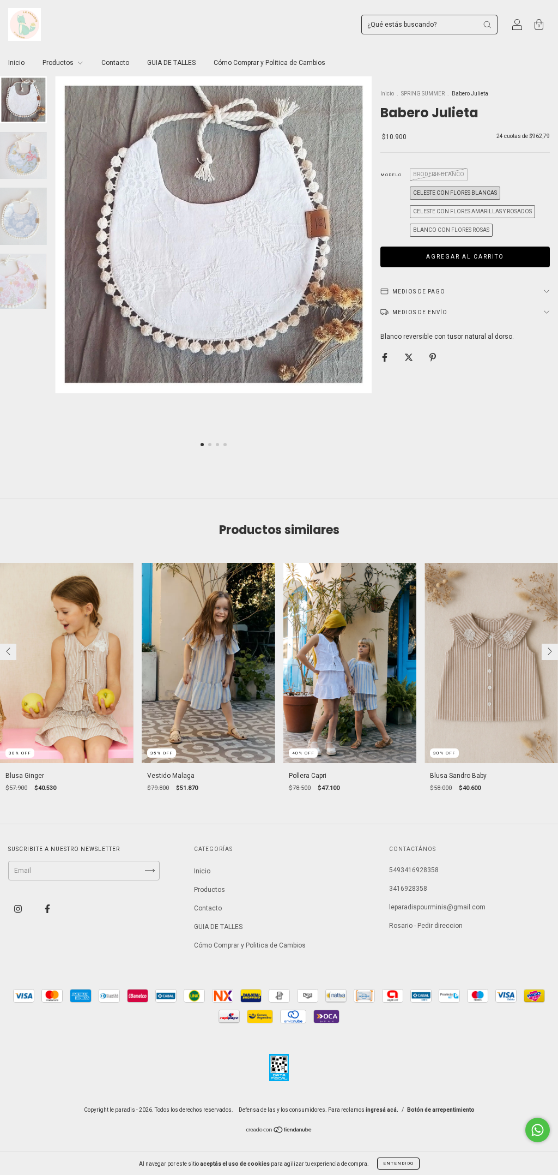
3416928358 (408, 888)
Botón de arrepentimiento (441, 1110)
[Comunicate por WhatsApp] (537, 1130)
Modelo (391, 174)
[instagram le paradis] (18, 909)
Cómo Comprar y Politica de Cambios (269, 63)
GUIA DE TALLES (171, 63)
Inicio (16, 63)
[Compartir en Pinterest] (432, 357)
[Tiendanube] (279, 1131)
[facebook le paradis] (47, 909)
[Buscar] (487, 24)
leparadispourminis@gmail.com (437, 907)
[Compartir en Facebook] (385, 357)
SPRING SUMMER (423, 94)
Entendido (398, 1163)
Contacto (115, 63)
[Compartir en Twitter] (409, 357)
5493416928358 (414, 870)
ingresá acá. (382, 1110)
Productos (59, 63)
